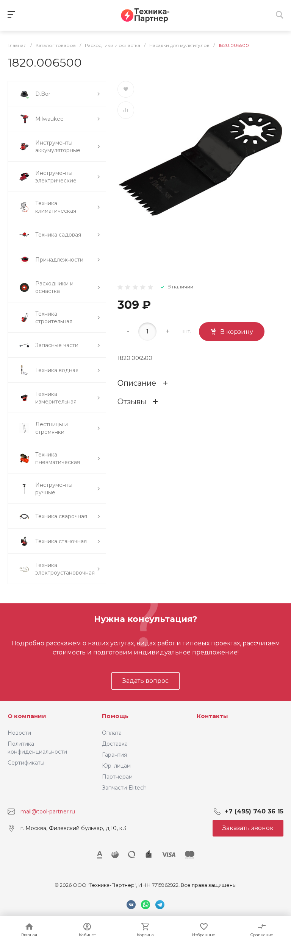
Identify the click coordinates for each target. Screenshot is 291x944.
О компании (27, 716)
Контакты (212, 716)
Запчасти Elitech (124, 787)
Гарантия (114, 754)
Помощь (115, 716)
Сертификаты (26, 762)
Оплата (112, 732)
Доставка (115, 743)
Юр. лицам (116, 765)
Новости (19, 732)
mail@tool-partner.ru (47, 811)
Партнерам (117, 776)
